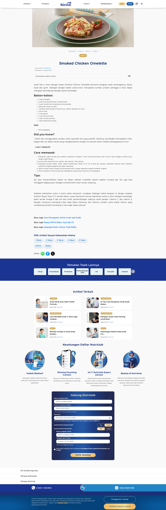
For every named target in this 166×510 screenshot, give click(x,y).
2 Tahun (49, 240)
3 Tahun (60, 240)
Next (133, 271)
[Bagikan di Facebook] (48, 254)
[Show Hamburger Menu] (141, 4)
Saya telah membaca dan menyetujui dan (83, 449)
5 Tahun (82, 240)
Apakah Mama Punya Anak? (63, 428)
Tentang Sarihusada (28, 476)
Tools (85, 4)
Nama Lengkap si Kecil (63, 431)
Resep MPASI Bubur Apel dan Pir (59, 222)
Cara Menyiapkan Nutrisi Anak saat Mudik (62, 218)
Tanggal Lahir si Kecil (63, 438)
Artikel (26, 4)
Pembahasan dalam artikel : (45, 76)
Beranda (72, 51)
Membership (106, 4)
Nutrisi (87, 51)
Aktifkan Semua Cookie (119, 506)
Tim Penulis (47, 68)
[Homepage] (66, 4)
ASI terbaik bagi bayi (29, 471)
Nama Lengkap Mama (61, 398)
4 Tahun (71, 240)
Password (57, 414)
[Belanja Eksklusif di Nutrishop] (136, 3)
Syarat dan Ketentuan (100, 448)
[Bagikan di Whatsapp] (43, 254)
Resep (48, 246)
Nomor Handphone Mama (62, 405)
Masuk (122, 4)
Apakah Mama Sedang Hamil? (63, 425)
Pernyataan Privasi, (87, 448)
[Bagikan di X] (53, 254)
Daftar (130, 4)
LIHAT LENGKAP (42, 147)
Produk (45, 4)
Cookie (58, 450)
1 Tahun (95, 51)
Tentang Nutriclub (27, 481)
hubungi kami (63, 502)
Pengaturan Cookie (119, 499)
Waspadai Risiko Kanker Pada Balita (60, 227)
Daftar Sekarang (83, 455)
